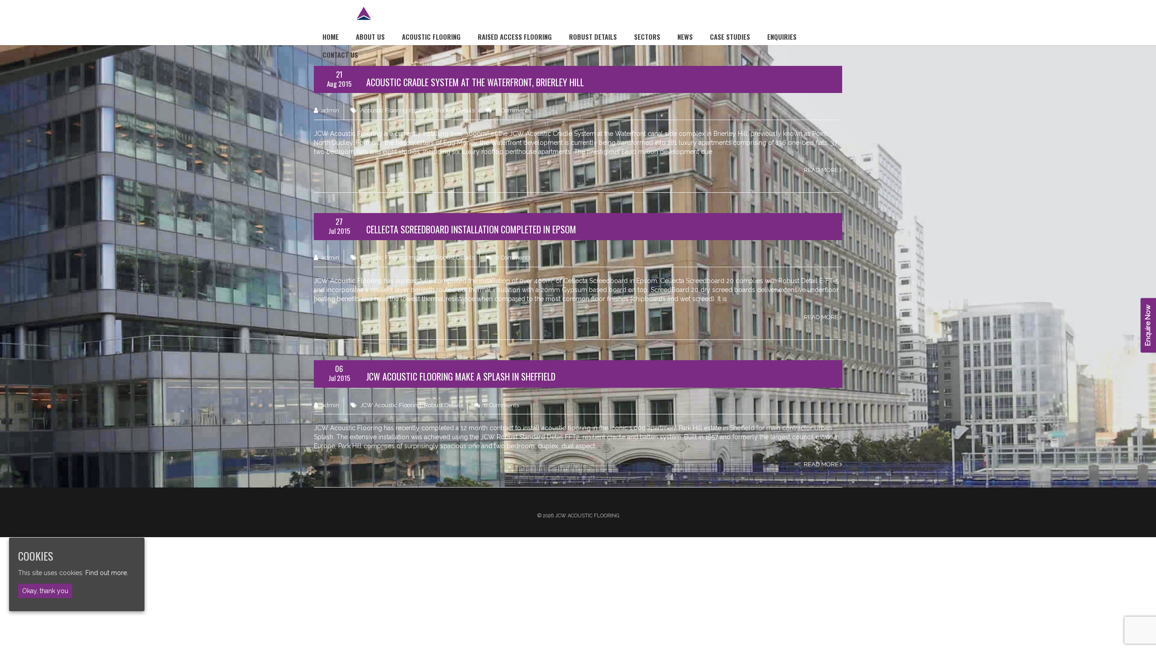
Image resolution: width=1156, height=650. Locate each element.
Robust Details (593, 37)
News (685, 37)
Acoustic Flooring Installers (396, 110)
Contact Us (340, 55)
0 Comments (512, 110)
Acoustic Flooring (431, 37)
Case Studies (730, 37)
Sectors (647, 37)
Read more (822, 170)
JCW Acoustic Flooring (390, 405)
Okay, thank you (45, 590)
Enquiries (782, 37)
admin (329, 110)
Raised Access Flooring (515, 37)
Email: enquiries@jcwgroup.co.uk (682, 16)
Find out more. (106, 572)
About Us (370, 37)
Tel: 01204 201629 (798, 16)
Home (330, 37)
